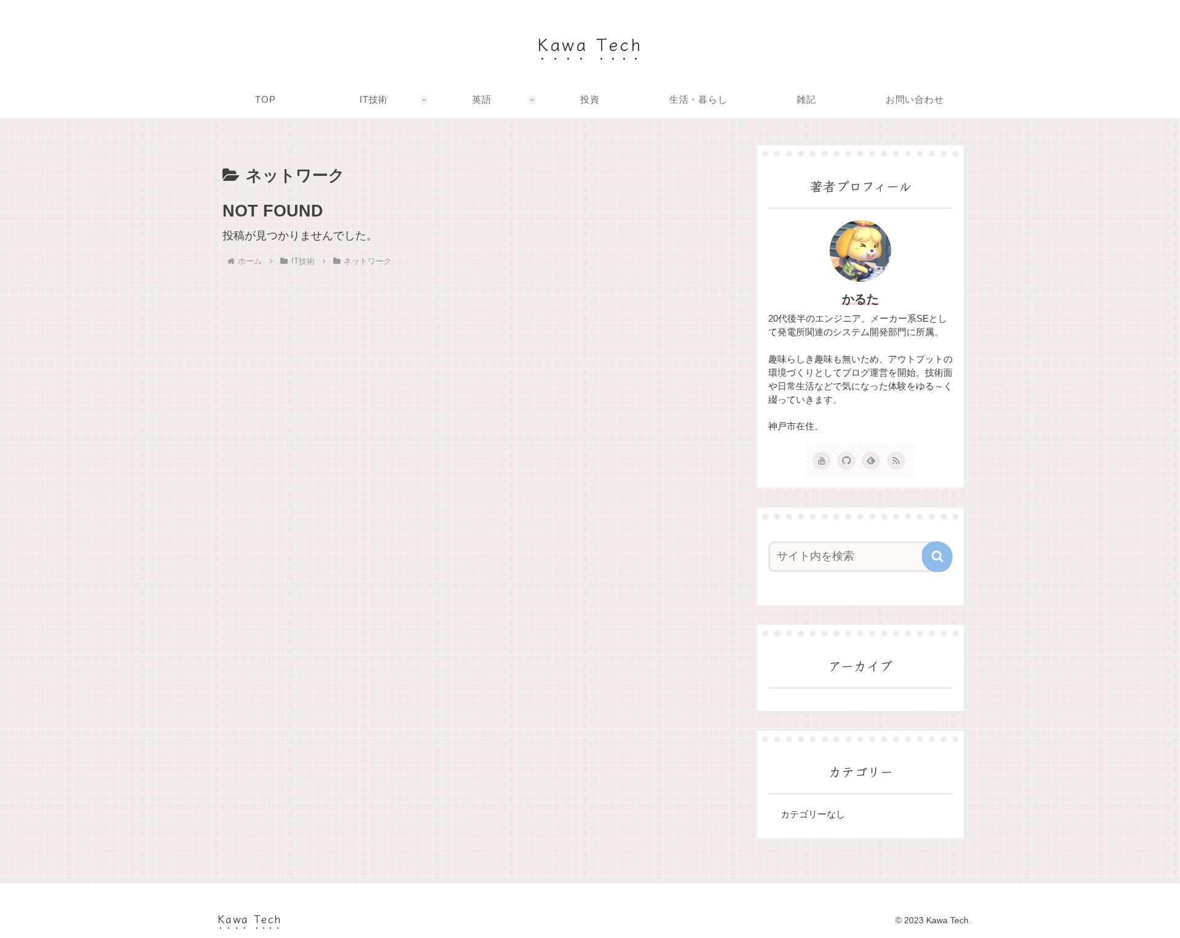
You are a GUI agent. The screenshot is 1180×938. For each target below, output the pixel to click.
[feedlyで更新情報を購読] (870, 460)
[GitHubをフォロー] (846, 460)
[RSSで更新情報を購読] (896, 460)
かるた (860, 299)
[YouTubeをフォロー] (821, 460)
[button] (937, 556)
